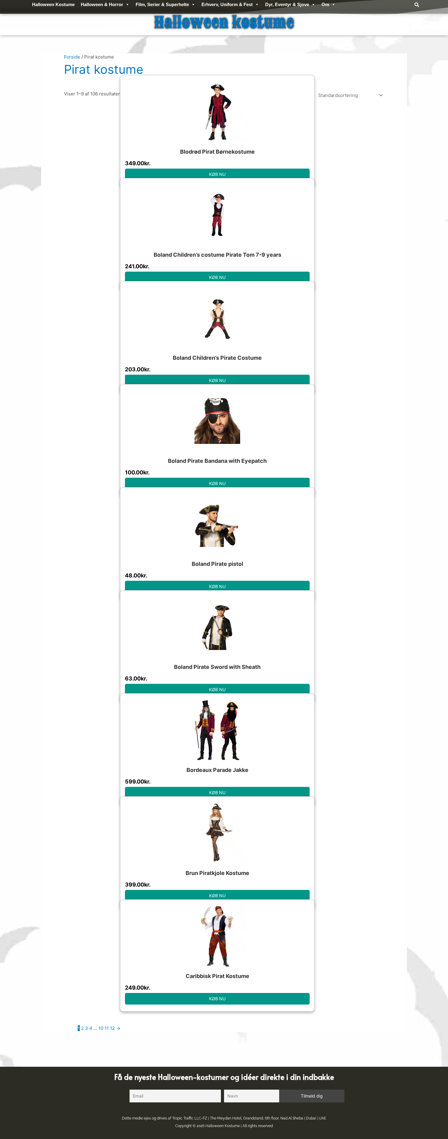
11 (107, 1028)
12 (112, 1028)
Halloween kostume (224, 22)
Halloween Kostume (222, 1125)
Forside (72, 57)
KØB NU (217, 174)
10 (100, 1028)
